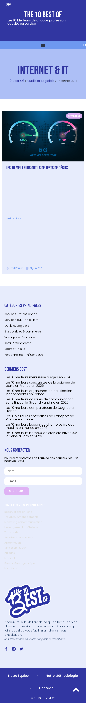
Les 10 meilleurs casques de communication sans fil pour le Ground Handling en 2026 (40, 401)
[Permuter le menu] (43, 45)
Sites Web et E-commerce (23, 331)
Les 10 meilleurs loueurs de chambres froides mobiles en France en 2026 (40, 426)
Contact (46, 688)
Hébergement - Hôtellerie (21, 527)
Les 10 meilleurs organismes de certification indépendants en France (39, 392)
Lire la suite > (13, 218)
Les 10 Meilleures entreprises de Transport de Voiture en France (40, 418)
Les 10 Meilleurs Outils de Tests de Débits (37, 168)
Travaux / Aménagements (21, 517)
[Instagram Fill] (14, 649)
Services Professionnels (21, 314)
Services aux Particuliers (21, 320)
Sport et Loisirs (14, 349)
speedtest (74, 116)
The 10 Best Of (43, 15)
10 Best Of (16, 81)
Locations (10, 568)
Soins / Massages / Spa (19, 563)
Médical (9, 558)
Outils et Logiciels (40, 81)
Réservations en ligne (18, 512)
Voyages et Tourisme (19, 337)
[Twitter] (21, 649)
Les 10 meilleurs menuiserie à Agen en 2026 (38, 377)
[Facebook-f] (6, 649)
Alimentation (12, 543)
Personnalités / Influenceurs (24, 355)
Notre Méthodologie (62, 676)
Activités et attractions (18, 537)
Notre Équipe (18, 676)
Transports (11, 532)
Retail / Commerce (17, 343)
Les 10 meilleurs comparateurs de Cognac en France (40, 409)
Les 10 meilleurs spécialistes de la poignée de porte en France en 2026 (40, 384)
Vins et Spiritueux (15, 548)
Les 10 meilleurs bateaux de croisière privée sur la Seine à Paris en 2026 (41, 434)
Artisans (9, 553)
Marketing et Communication (23, 522)
